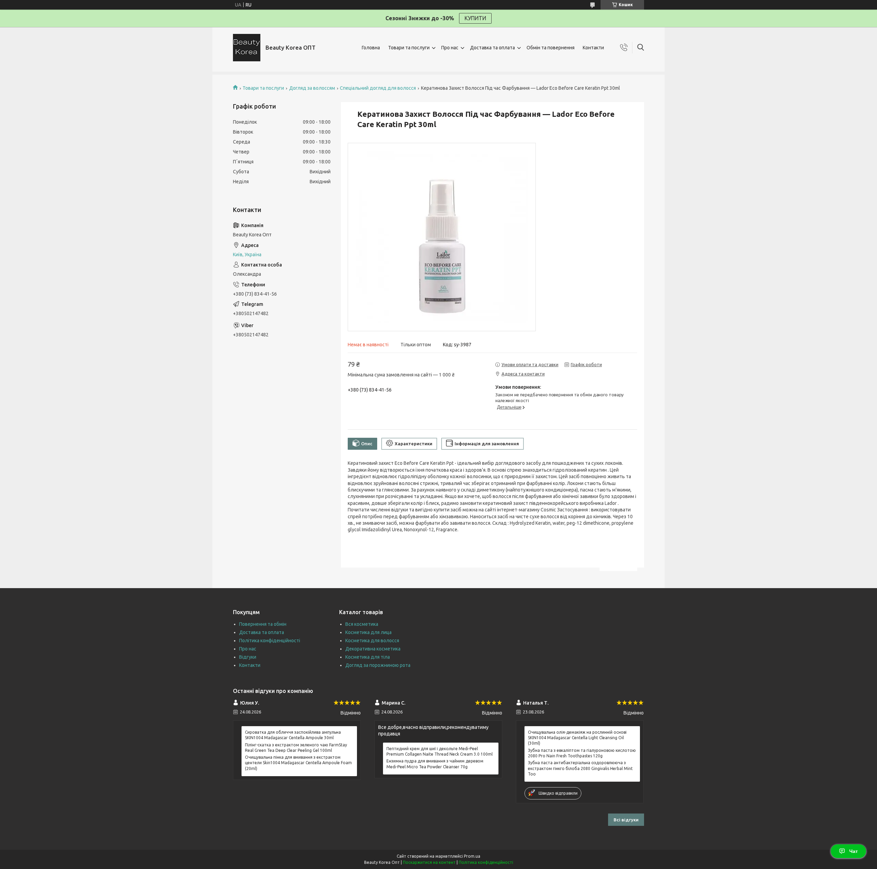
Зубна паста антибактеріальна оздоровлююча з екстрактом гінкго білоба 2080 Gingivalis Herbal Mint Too (580, 768)
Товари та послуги (409, 47)
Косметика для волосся (372, 640)
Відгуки (247, 657)
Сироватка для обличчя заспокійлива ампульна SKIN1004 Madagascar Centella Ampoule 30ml (293, 735)
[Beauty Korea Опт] (246, 47)
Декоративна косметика (372, 648)
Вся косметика (361, 624)
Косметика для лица (368, 632)
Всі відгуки (626, 819)
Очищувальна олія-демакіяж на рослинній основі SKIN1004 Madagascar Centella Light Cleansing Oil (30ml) (577, 737)
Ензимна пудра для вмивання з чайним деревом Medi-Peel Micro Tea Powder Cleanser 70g (434, 764)
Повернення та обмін (262, 624)
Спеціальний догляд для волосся (378, 88)
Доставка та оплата (492, 47)
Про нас (449, 47)
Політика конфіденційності (269, 640)
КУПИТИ (475, 18)
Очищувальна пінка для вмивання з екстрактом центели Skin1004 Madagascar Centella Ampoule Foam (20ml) (298, 762)
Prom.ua (472, 856)
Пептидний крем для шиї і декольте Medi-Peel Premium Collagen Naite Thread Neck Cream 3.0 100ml (439, 751)
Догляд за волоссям (312, 88)
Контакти (593, 47)
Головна (371, 47)
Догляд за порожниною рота (377, 665)
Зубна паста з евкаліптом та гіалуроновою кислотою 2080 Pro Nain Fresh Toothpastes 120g (582, 753)
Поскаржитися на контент (429, 862)
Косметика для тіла (367, 657)
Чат (853, 851)
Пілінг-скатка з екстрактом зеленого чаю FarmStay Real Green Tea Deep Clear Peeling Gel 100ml (296, 748)
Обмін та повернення (551, 47)
